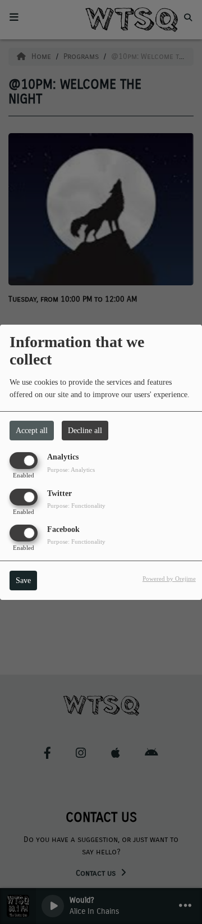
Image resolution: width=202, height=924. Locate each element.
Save (23, 580)
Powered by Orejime (169, 578)
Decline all (85, 430)
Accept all (32, 430)
